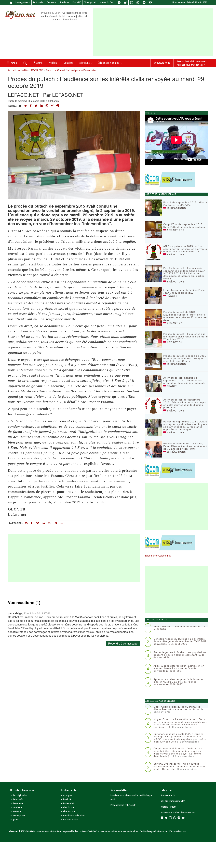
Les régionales (23, 2)
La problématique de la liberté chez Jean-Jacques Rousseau (185, 291)
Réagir (171, 295)
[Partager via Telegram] (52, 106)
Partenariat (68, 803)
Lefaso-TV (38, 2)
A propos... (68, 795)
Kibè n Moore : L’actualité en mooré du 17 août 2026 (179, 627)
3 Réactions (175, 410)
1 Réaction (174, 323)
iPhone (173, 806)
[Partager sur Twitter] (36, 106)
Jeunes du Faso (107, 2)
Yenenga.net (90, 2)
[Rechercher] (25, 64)
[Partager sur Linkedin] (41, 106)
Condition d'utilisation (74, 815)
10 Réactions (176, 451)
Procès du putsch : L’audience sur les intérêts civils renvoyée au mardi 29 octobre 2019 (185, 336)
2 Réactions (175, 230)
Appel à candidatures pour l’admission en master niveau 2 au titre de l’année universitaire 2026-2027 (179, 682)
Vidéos (53, 62)
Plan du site (68, 807)
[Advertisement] (154, 32)
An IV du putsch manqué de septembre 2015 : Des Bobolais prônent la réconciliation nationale (184, 380)
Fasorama (51, 2)
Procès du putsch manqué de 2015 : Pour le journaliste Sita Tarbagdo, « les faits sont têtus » (185, 358)
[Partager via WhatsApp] (47, 106)
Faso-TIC (77, 2)
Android (164, 806)
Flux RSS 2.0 (69, 811)
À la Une (38, 62)
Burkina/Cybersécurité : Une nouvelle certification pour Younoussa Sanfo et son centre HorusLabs (179, 766)
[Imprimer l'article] (57, 106)
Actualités (23, 70)
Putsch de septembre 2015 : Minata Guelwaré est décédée (185, 203)
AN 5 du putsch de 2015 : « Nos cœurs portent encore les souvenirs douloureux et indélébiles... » (185, 249)
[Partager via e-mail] (25, 106)
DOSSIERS (37, 70)
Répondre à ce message (123, 643)
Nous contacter (168, 795)
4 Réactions (175, 254)
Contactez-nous (162, 62)
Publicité (67, 799)
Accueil (12, 70)
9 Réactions (175, 281)
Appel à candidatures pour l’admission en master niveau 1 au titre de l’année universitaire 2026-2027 (179, 668)
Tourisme (64, 2)
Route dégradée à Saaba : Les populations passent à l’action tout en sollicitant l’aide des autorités (180, 655)
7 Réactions (175, 432)
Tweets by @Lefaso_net (158, 555)
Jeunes (16, 819)
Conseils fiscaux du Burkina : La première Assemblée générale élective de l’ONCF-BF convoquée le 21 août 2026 (180, 641)
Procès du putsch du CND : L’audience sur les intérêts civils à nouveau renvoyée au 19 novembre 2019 (185, 316)
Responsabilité (70, 819)
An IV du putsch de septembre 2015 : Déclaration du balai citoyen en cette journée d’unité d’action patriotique (184, 403)
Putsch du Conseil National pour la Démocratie (71, 70)
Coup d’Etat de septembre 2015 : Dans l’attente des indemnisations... (185, 225)
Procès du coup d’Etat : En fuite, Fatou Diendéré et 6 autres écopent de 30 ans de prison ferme (185, 446)
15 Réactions (176, 208)
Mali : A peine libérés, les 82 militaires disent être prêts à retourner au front (177, 708)
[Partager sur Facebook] (30, 106)
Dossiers (68, 62)
